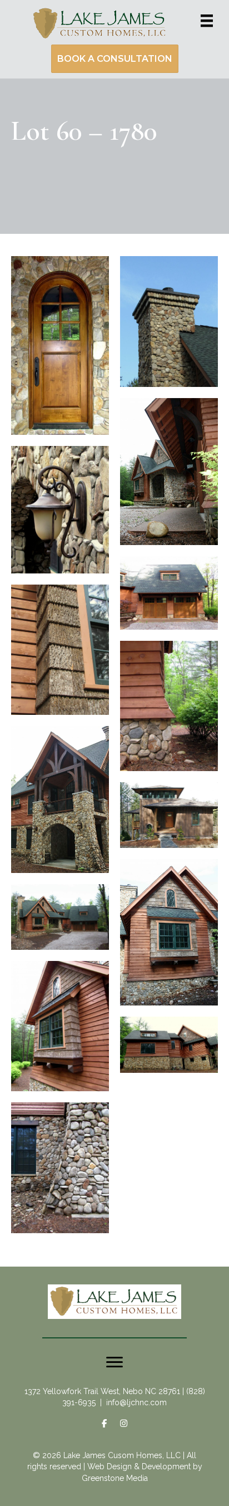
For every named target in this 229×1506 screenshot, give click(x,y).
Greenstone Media (115, 1478)
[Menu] (207, 21)
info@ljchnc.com (136, 1402)
